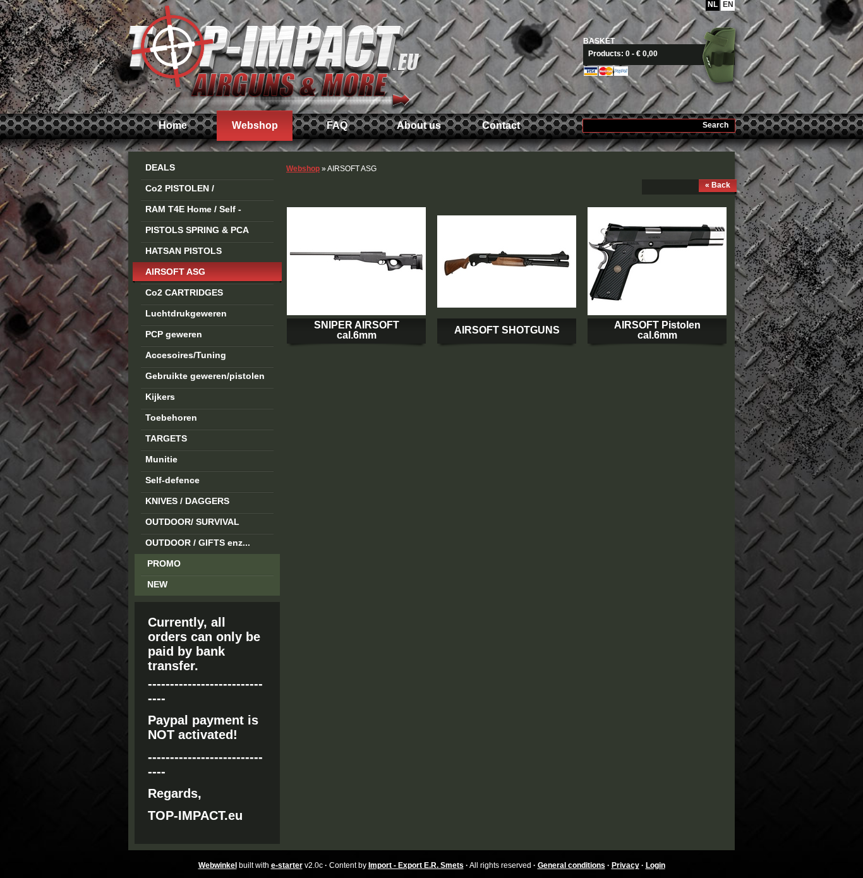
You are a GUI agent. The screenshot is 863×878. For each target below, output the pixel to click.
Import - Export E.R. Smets (273, 55)
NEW (157, 584)
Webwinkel (217, 865)
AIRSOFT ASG (175, 272)
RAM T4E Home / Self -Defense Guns (193, 211)
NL (713, 4)
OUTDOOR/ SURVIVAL (192, 522)
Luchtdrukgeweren (186, 313)
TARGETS (166, 438)
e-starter (287, 865)
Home (173, 125)
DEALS (160, 167)
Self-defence (172, 480)
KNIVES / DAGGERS (187, 501)
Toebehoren (171, 417)
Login (655, 865)
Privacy (625, 865)
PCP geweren (173, 334)
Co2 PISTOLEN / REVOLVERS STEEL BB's (198, 190)
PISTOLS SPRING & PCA (197, 230)
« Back (717, 185)
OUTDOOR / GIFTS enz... (197, 543)
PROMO (164, 563)
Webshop (255, 125)
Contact (501, 125)
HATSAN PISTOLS (183, 251)
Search (715, 125)
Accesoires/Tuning (185, 355)
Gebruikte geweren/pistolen (205, 376)
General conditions (571, 865)
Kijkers (160, 397)
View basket (663, 53)
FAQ (337, 125)
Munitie (161, 459)
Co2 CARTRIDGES (184, 292)
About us (419, 125)
